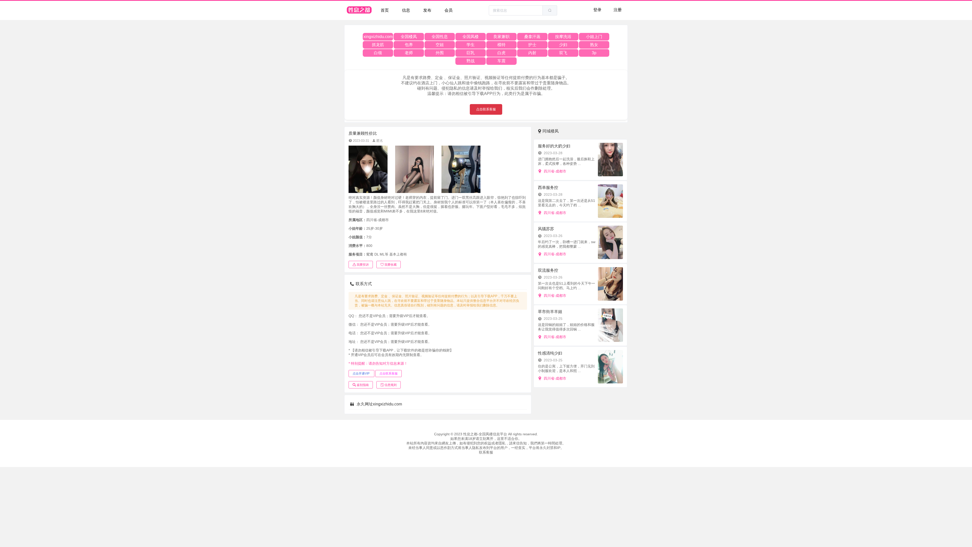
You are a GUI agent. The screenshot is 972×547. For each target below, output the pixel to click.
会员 (448, 10)
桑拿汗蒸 (532, 36)
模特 (501, 45)
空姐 (440, 45)
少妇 (563, 45)
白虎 (501, 53)
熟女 (594, 45)
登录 (597, 10)
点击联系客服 (486, 109)
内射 (532, 53)
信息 (406, 10)
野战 (471, 61)
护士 (532, 45)
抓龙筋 (378, 45)
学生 (471, 45)
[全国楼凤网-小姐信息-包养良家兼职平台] (359, 10)
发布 (427, 10)
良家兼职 (501, 36)
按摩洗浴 (563, 36)
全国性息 (440, 36)
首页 (385, 10)
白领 (378, 53)
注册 (618, 10)
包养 (409, 45)
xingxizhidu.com (378, 36)
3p (594, 53)
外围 (440, 53)
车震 (501, 61)
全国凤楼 (470, 36)
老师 (409, 53)
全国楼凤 (409, 36)
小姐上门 (594, 36)
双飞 (563, 53)
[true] (550, 10)
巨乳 (471, 53)
